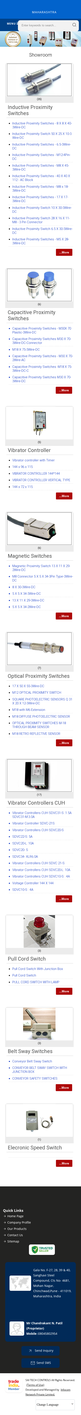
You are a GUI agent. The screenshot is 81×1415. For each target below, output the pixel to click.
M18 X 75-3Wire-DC (26, 350)
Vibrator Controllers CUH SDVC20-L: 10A (41, 870)
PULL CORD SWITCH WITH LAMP (35, 982)
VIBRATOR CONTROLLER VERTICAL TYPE (41, 480)
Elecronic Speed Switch (35, 1148)
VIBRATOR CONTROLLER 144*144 (36, 474)
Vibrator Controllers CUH (36, 803)
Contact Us (15, 1235)
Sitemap (13, 1241)
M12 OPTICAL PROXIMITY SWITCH (36, 693)
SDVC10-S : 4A (22, 890)
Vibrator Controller (29, 450)
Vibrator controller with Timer (33, 460)
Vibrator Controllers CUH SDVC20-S (38, 830)
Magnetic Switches (30, 556)
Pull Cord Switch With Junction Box (37, 969)
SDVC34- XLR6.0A (25, 857)
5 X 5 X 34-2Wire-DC (26, 607)
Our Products (17, 1229)
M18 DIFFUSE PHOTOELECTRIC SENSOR (41, 716)
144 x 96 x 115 (22, 467)
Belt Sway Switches (30, 1051)
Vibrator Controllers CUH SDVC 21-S (38, 863)
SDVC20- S (20, 850)
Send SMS (44, 1363)
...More (64, 252)
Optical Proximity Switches (39, 676)
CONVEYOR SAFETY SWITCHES (34, 1078)
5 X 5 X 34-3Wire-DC (26, 594)
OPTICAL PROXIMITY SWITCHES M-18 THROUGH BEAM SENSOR (39, 725)
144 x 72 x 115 (22, 487)
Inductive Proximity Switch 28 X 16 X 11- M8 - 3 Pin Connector (41, 220)
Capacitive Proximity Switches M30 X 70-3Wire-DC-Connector (41, 341)
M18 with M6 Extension (28, 710)
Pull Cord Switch (27, 959)
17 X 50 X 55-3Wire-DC (28, 686)
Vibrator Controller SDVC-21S (33, 823)
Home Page (15, 1216)
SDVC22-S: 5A (22, 837)
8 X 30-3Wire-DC (23, 587)
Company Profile (19, 1222)
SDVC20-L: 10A (23, 843)
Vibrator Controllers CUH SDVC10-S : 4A (41, 876)
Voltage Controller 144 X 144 (33, 883)
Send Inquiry (43, 1350)
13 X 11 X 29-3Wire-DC (28, 600)
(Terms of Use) (35, 1385)
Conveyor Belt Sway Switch (32, 1061)
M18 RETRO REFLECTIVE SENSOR (36, 734)
